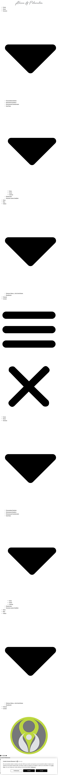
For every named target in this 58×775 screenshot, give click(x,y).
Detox (10, 191)
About (4, 9)
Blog (4, 201)
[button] (29, 358)
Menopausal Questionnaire (12, 104)
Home (4, 7)
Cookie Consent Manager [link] (9, 761)
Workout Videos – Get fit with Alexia (14, 293)
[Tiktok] (3, 755)
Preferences (16, 770)
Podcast (5, 297)
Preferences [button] (33, 767)
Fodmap (11, 194)
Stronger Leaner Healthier (12, 198)
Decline (29, 770)
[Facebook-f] (1, 755)
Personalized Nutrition (11, 100)
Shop (4, 200)
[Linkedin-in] (4, 755)
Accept (41, 770)
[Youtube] (6, 755)
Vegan (10, 192)
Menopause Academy (11, 102)
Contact (5, 298)
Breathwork (8, 295)
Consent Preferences (5, 757)
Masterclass (9, 196)
